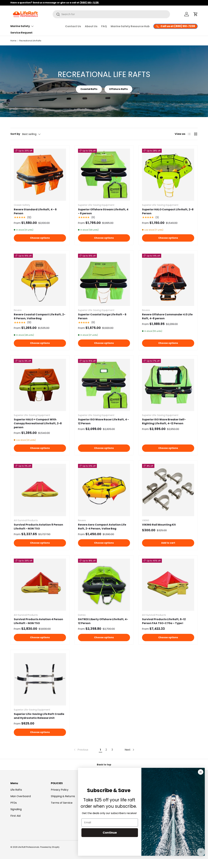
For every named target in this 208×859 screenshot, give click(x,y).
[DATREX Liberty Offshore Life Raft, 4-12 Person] (104, 585)
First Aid (15, 816)
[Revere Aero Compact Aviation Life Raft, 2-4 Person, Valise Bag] (104, 490)
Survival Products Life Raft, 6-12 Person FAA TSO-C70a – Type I (164, 621)
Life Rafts (16, 790)
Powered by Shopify (49, 847)
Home (13, 40)
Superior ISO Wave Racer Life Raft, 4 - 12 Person (103, 421)
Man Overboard (20, 796)
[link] (80, 750)
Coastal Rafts (88, 89)
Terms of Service (61, 803)
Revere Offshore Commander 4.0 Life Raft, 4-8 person (167, 316)
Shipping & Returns (63, 796)
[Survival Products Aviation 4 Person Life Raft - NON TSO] (40, 585)
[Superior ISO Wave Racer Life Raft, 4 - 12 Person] (104, 385)
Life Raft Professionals (28, 847)
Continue (110, 833)
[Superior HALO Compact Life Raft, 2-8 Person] (168, 175)
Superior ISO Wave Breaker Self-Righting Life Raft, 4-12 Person (164, 421)
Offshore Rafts (118, 89)
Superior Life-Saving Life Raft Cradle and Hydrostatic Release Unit (39, 716)
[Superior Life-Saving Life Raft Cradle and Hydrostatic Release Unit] (40, 679)
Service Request (21, 33)
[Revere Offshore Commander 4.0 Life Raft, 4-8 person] (168, 280)
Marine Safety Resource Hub (130, 26)
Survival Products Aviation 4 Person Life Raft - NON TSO (38, 621)
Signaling (16, 809)
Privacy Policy (59, 790)
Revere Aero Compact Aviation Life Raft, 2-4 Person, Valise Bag (102, 526)
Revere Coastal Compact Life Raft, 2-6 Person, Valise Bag (39, 316)
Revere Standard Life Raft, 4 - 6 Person (35, 211)
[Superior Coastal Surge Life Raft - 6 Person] (104, 280)
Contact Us (73, 26)
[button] (195, 14)
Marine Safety (20, 26)
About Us (91, 26)
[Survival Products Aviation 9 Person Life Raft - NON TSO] (40, 490)
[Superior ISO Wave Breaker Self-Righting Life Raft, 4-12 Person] (168, 385)
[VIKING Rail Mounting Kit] (168, 490)
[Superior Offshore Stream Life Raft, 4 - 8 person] (104, 175)
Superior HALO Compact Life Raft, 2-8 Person (168, 211)
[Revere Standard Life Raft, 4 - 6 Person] (40, 175)
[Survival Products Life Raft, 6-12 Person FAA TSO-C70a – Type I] (168, 585)
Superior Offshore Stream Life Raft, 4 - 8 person (103, 211)
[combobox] (111, 14)
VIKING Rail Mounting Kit (159, 525)
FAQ (104, 26)
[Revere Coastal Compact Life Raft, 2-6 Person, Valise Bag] (40, 280)
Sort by (15, 134)
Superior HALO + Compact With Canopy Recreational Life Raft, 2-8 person (38, 423)
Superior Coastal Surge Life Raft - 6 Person (102, 316)
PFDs (13, 803)
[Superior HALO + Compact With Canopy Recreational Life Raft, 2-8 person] (40, 385)
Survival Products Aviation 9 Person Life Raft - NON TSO (38, 526)
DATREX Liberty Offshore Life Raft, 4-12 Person (103, 621)
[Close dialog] (200, 772)
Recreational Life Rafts (30, 40)
